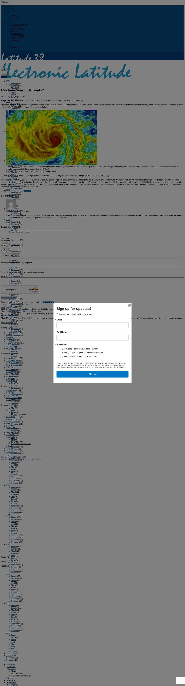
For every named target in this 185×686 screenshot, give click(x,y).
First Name (62, 332)
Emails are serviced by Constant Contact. (111, 367)
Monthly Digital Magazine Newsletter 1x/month (82, 352)
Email (59, 320)
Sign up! (92, 374)
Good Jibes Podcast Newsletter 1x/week (80, 348)
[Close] (129, 305)
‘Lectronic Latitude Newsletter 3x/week (79, 356)
